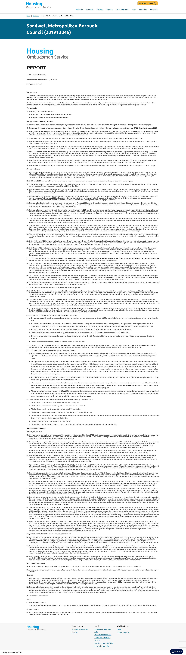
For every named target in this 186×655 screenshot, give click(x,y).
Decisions (99, 9)
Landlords (89, 9)
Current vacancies (123, 632)
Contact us (143, 9)
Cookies (75, 632)
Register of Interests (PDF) (103, 643)
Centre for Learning (122, 9)
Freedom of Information (102, 635)
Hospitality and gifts (101, 646)
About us (109, 9)
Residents (79, 9)
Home (28, 16)
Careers (119, 629)
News (134, 9)
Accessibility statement (80, 629)
